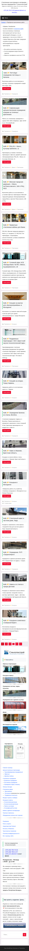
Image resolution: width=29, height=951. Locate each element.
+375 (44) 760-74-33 (8, 10)
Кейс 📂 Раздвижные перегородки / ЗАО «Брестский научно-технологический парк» (14, 341)
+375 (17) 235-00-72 (11, 854)
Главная (3, 22)
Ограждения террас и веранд (12, 784)
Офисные (7, 774)
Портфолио (7, 93)
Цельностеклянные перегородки (11, 770)
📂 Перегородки (19, 167)
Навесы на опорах (9, 806)
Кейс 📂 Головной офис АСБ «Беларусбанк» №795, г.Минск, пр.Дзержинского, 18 (14, 265)
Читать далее (6, 88)
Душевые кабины (9, 776)
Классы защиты (7, 823)
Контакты (14, 12)
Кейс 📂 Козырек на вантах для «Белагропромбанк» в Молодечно (13, 305)
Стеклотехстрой (18, 28)
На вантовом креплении (10, 802)
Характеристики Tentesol (9, 826)
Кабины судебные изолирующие (11, 810)
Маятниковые (8, 791)
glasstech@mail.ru (20, 10)
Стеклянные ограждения (9, 778)
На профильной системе (10, 808)
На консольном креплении (11, 804)
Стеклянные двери (8, 789)
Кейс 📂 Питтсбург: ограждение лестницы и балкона (11, 75)
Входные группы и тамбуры (10, 797)
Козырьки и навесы (8, 800)
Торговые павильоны (8, 813)
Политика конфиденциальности (11, 833)
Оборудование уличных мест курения (12, 815)
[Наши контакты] (14, 925)
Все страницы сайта (8, 836)
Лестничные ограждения (10, 782)
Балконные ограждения (10, 780)
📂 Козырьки (13, 324)
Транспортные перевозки (9, 831)
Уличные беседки (7, 786)
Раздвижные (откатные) (11, 795)
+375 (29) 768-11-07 (11, 852)
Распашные (8, 793)
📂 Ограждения (14, 93)
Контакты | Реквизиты (8, 828)
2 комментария (7, 503)
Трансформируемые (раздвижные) (14, 772)
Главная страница (7, 767)
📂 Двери (12, 167)
